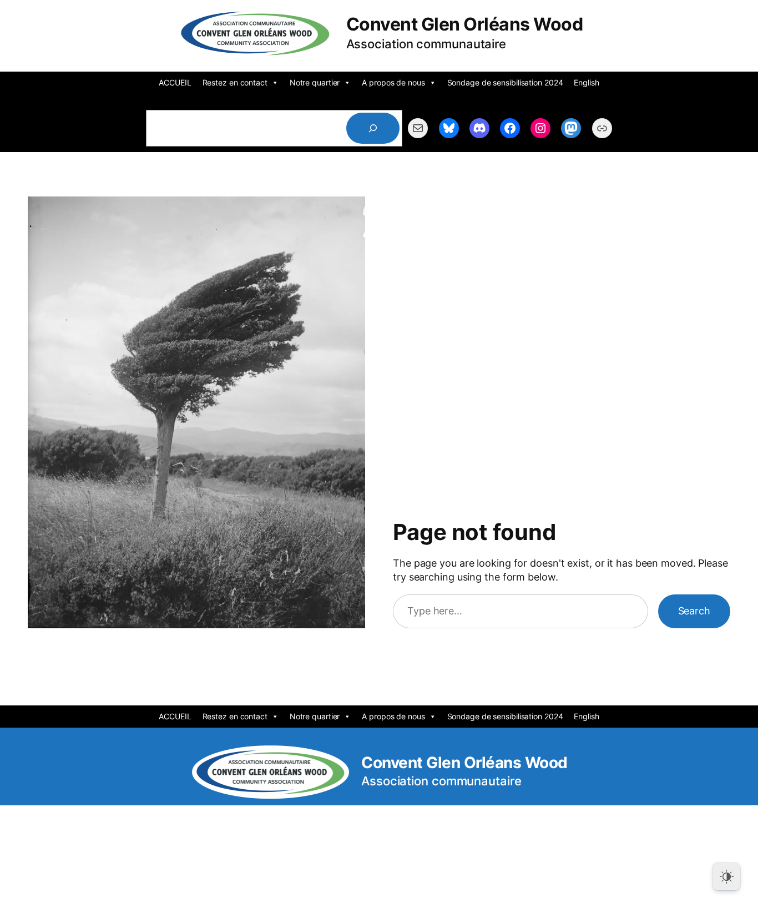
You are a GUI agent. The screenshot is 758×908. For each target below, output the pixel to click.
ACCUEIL (175, 82)
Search (694, 611)
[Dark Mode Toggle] (726, 876)
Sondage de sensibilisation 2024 (505, 82)
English (586, 82)
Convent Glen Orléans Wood (464, 24)
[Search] (373, 128)
